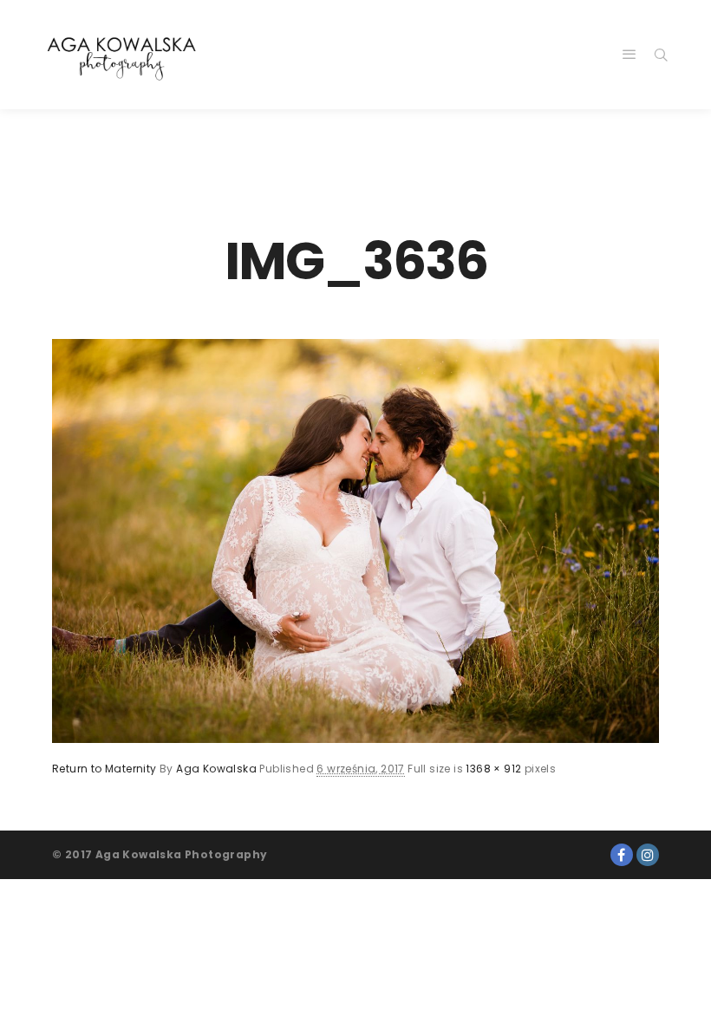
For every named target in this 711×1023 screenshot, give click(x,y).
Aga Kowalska (216, 768)
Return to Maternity (104, 768)
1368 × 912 (493, 768)
